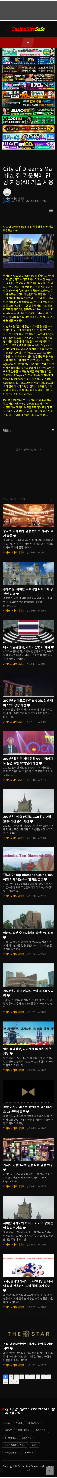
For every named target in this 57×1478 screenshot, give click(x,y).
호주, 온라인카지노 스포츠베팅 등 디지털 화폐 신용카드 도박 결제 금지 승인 (28, 1283)
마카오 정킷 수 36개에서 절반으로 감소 (28, 933)
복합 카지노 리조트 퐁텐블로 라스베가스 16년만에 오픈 (27, 1109)
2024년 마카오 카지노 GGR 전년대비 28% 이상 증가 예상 (27, 818)
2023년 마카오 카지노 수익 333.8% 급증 (28, 993)
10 (5, 1381)
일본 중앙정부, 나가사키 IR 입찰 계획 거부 (27, 1051)
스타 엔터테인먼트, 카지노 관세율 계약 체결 (28, 1346)
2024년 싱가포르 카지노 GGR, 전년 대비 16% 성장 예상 (28, 702)
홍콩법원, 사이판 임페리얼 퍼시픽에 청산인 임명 (28, 591)
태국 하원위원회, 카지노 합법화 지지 (27, 647)
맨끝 (16, 1381)
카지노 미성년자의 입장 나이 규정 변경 (28, 1165)
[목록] (51, 211)
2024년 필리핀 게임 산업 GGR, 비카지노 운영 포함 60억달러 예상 (28, 760)
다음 (11, 1381)
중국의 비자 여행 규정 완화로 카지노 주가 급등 (28, 533)
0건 (8, 201)
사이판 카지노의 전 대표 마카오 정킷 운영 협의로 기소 (28, 1225)
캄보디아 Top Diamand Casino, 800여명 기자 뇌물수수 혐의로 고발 (28, 876)
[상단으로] (50, 1471)
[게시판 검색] (51, 499)
